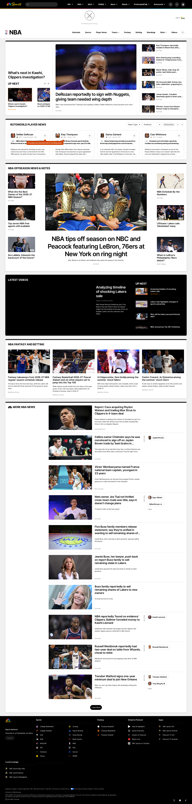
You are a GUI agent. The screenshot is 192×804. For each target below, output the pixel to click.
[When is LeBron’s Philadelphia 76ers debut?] (170, 244)
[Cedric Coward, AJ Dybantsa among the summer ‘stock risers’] (163, 361)
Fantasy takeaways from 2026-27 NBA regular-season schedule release (28, 378)
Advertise (8, 789)
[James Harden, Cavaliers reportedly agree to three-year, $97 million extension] (148, 96)
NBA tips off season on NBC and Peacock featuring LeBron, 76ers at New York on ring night (96, 246)
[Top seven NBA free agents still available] (21, 212)
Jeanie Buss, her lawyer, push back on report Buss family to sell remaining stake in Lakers (116, 560)
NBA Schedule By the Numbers (168, 193)
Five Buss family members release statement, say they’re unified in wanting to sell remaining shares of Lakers (116, 530)
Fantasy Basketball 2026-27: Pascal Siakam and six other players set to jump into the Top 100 (72, 380)
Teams (114, 32)
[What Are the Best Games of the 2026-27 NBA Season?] (21, 181)
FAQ (31, 789)
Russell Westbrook (160, 647)
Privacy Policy (65, 789)
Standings (151, 32)
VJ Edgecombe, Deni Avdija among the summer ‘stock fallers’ (117, 378)
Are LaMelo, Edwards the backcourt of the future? (21, 256)
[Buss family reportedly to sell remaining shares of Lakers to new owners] (70, 597)
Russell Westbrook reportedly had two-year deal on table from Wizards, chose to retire (117, 649)
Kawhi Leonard (158, 617)
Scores (88, 32)
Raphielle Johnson (13, 392)
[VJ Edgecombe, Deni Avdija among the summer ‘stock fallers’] (118, 361)
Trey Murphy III (158, 683)
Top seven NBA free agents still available (19, 224)
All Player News (169, 124)
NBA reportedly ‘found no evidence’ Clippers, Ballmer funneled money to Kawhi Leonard (117, 619)
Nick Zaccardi (99, 489)
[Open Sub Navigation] (72, 4)
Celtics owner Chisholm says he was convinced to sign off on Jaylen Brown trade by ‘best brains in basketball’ (117, 440)
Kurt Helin (59, 111)
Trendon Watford (159, 677)
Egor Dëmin (157, 497)
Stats (162, 32)
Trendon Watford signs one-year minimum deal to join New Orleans (116, 678)
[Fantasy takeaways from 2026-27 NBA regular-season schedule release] (29, 361)
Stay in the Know (11, 729)
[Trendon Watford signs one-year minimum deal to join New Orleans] (70, 687)
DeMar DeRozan (24, 134)
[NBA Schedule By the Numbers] (170, 181)
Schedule (76, 32)
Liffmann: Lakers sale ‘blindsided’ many (168, 224)
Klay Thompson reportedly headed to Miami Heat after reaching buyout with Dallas (167, 46)
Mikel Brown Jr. (155, 504)
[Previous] (45, 83)
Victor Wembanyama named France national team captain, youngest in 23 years (117, 470)
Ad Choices (56, 789)
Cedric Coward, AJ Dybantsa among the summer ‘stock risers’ (161, 378)
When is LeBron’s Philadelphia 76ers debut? (167, 258)
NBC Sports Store (39, 789)
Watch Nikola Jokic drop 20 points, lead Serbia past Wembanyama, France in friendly (169, 71)
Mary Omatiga (161, 264)
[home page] (14, 4)
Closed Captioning (23, 789)
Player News (101, 32)
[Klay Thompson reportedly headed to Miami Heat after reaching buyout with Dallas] (148, 47)
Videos (174, 32)
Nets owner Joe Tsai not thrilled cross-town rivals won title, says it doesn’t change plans (116, 500)
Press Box (48, 789)
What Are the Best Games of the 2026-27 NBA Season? (20, 194)
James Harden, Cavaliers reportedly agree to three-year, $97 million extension (169, 95)
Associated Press (100, 429)
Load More (96, 707)
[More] (170, 4)
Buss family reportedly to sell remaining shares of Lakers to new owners (116, 590)
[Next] (48, 83)
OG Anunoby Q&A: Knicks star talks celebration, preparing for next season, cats (169, 83)
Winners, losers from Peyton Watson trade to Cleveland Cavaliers (168, 107)
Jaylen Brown (158, 438)
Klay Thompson (69, 134)
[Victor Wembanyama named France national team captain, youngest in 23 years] (70, 477)
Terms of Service (99, 789)
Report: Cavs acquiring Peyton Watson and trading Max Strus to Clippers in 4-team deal (115, 410)
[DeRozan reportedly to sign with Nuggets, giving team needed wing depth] (96, 67)
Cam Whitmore (158, 134)
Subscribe (10, 738)
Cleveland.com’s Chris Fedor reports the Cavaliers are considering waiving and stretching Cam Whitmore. (161, 143)
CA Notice (90, 789)
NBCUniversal (17, 792)
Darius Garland (113, 134)
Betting (139, 32)
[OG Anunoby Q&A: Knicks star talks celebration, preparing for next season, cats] (148, 84)
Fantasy (127, 32)
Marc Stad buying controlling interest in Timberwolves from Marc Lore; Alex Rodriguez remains (168, 58)
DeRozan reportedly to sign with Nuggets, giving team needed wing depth (93, 97)
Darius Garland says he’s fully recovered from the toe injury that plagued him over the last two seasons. (117, 143)
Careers (14, 789)
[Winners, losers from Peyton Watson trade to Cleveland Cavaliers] (148, 109)
